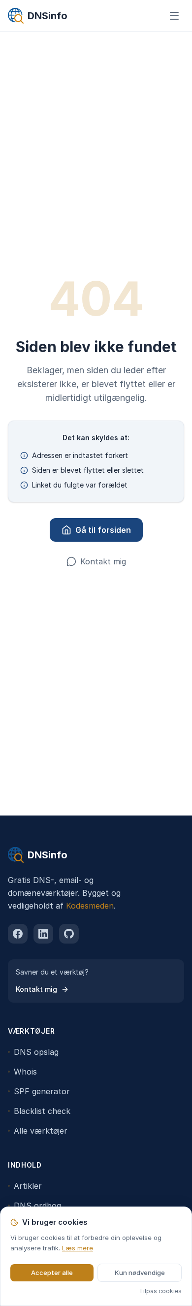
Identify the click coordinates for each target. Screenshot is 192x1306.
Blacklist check (42, 1111)
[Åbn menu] (174, 16)
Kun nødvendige (140, 1272)
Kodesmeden (90, 906)
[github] (69, 934)
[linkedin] (43, 934)
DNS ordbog (37, 1205)
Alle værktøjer (40, 1131)
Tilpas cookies (160, 1291)
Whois (25, 1072)
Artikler (28, 1186)
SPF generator (42, 1091)
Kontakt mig (103, 561)
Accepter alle (52, 1272)
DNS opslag (36, 1052)
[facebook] (18, 934)
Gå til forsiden (103, 530)
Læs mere (77, 1248)
